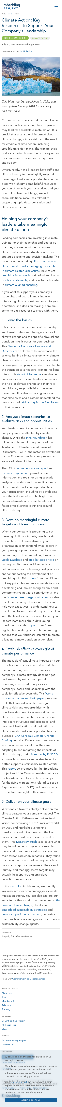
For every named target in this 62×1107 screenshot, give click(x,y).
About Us (7, 993)
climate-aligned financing (21, 284)
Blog (10, 14)
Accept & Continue (30, 1100)
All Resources (9, 1024)
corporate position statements (21, 914)
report (32, 578)
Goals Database (12, 559)
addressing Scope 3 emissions (40, 402)
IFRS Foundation (36, 437)
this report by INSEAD (43, 754)
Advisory (6, 1005)
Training (6, 1009)
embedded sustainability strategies (24, 909)
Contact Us (7, 1044)
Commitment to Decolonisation (29, 978)
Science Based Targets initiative (27, 597)
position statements (14, 280)
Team (4, 997)
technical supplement (15, 473)
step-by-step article (41, 559)
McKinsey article (26, 841)
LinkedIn (27, 51)
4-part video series (29, 374)
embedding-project (15, 1040)
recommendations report (32, 468)
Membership (8, 1001)
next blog (16, 886)
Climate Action (40, 38)
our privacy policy (20, 1082)
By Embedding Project (13, 1020)
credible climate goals (16, 275)
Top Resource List (15, 38)
